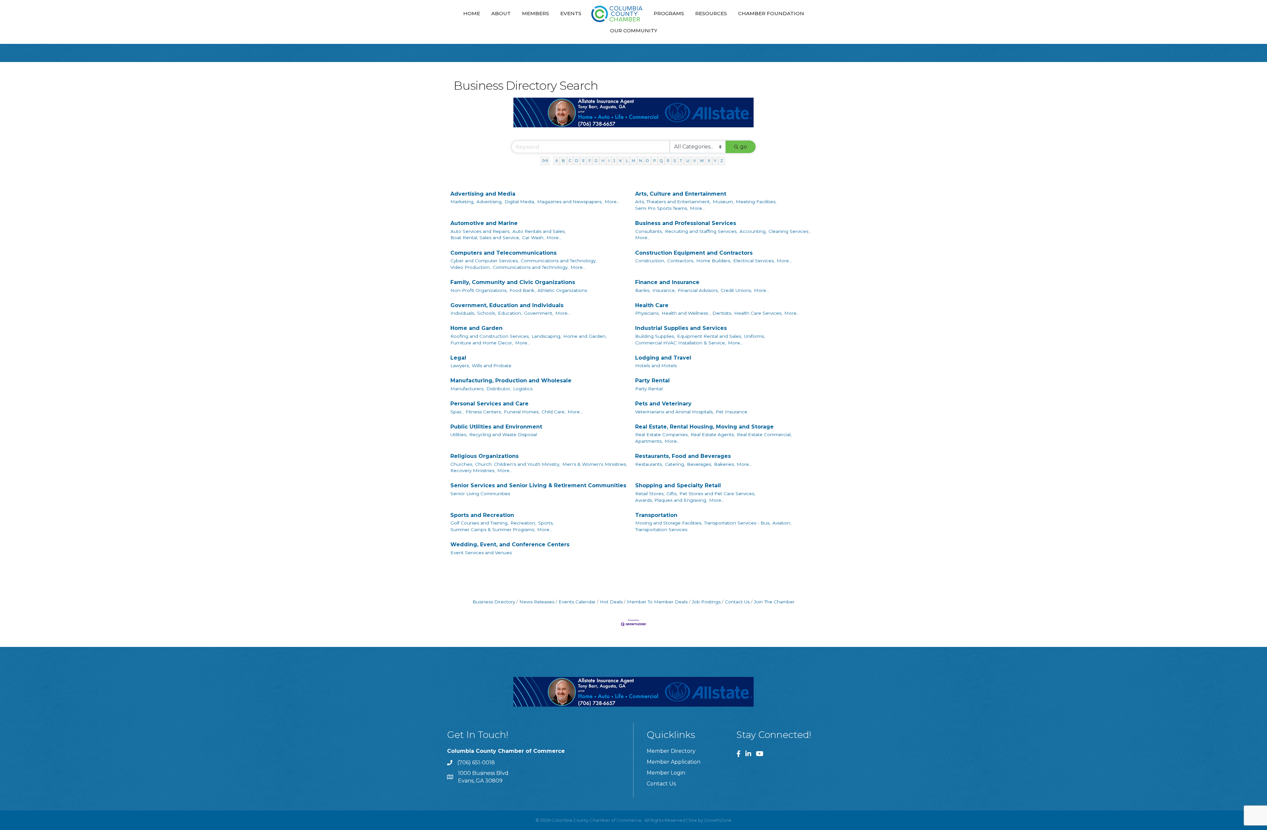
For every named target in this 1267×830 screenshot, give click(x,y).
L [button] (627, 160)
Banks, (642, 290)
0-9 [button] (545, 160)
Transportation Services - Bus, (737, 523)
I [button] (608, 160)
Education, (510, 313)
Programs (669, 13)
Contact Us (737, 601)
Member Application (673, 762)
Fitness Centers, (484, 411)
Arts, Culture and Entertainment (680, 194)
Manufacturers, (467, 388)
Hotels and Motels (656, 365)
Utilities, (458, 434)
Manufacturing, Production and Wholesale (510, 380)
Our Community (633, 30)
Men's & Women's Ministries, (594, 464)
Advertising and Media (482, 194)
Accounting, (752, 231)
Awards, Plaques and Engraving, (671, 500)
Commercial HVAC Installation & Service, (680, 342)
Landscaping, (546, 336)
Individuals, (462, 313)
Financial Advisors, (698, 290)
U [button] (687, 160)
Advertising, (489, 201)
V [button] (694, 160)
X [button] (709, 160)
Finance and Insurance (667, 282)
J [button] (614, 160)
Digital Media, (519, 201)
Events (570, 13)
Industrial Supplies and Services (681, 328)
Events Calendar (577, 601)
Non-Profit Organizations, (478, 290)
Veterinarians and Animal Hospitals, (674, 411)
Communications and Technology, (559, 260)
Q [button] (661, 160)
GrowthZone (717, 820)
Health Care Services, (758, 313)
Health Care (651, 305)
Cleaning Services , (789, 231)
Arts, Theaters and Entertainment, (673, 201)
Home (471, 13)
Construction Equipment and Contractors (694, 253)
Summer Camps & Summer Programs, (492, 529)
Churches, (461, 464)
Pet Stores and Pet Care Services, (717, 493)
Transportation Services (661, 529)
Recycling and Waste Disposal (503, 434)
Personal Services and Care (489, 403)
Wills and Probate (491, 365)
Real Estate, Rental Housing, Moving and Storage (704, 427)
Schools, (486, 313)
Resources (711, 13)
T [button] (681, 160)
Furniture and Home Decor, (481, 342)
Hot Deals (611, 601)
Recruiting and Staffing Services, (701, 231)
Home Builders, (713, 260)
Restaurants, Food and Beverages (683, 456)
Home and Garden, (584, 336)
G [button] (596, 160)
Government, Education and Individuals (507, 305)
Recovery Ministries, (472, 470)
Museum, (723, 201)
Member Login (666, 773)
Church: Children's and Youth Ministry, (517, 464)
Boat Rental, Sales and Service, (485, 237)
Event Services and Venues (481, 552)
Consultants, (649, 231)
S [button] (674, 160)
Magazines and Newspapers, (569, 201)
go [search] (743, 147)
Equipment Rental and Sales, (709, 336)
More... (612, 201)
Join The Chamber (774, 601)
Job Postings (706, 601)
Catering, (675, 464)
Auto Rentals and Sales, (539, 231)
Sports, (546, 523)
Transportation (656, 515)
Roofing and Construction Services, (490, 336)
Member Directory (671, 751)
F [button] (590, 160)
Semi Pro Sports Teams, (661, 208)
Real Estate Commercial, (764, 434)
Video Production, (470, 267)
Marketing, (462, 201)
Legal (458, 358)
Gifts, (671, 493)
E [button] (583, 160)
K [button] (620, 160)
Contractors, (680, 260)
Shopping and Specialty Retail (678, 485)
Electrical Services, (754, 260)
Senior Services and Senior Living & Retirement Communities (538, 485)
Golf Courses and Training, (479, 523)
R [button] (668, 160)
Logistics (523, 388)
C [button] (570, 160)
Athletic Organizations (562, 290)
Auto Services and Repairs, (480, 231)
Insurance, (664, 290)
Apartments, (649, 441)
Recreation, (523, 523)
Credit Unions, (736, 290)
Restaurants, (649, 464)
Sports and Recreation (482, 515)
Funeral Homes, (521, 411)
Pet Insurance (731, 411)
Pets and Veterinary (663, 403)
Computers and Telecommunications (503, 253)
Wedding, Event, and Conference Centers (509, 544)
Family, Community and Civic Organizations (512, 282)
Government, (538, 313)
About (501, 13)
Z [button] (721, 160)
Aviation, (781, 523)
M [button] (633, 160)
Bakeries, (724, 464)
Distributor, (498, 388)
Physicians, (647, 313)
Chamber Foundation (771, 13)
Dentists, (722, 313)
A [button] (556, 160)
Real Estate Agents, (713, 434)
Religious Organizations (484, 456)
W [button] (702, 160)
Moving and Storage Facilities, (668, 523)
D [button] (576, 160)
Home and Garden (476, 328)
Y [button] (715, 160)
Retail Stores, (650, 493)
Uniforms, (754, 336)
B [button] (563, 160)
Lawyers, (460, 365)
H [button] (602, 160)
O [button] (647, 160)
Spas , (457, 411)
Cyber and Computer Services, (484, 260)
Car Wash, (533, 237)
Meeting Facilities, (756, 201)
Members (535, 13)
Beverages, (699, 464)
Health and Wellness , (686, 313)
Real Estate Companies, (662, 434)
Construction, (650, 260)
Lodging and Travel (663, 358)
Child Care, (553, 411)
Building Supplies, (655, 336)
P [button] (654, 160)
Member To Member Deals (657, 601)
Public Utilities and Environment (496, 427)
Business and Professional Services (685, 223)
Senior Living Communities (480, 493)
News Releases (536, 601)
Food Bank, (522, 290)
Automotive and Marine (484, 223)
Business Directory (493, 601)
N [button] (640, 160)
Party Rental (652, 380)
